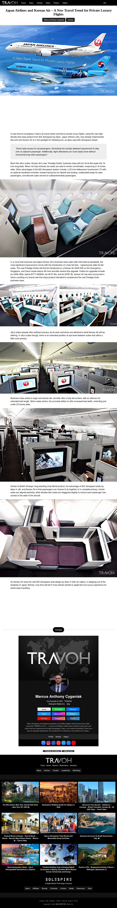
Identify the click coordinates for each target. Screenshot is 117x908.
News (48, 3)
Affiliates (36, 888)
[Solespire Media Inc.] (58, 879)
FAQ (47, 901)
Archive (47, 770)
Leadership (66, 770)
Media (71, 888)
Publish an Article (52, 751)
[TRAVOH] (58, 760)
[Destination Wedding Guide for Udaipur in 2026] (58, 802)
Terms (76, 901)
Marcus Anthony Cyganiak (54, 20)
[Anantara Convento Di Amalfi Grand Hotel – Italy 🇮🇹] (96, 833)
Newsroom (81, 888)
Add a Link (68, 751)
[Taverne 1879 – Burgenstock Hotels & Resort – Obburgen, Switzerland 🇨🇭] (96, 864)
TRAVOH (68, 701)
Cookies (41, 901)
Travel (23, 3)
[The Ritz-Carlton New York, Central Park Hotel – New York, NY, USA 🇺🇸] (20, 802)
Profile (50, 736)
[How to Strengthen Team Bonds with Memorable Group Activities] (58, 833)
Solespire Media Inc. (57, 704)
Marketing (76, 770)
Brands (44, 888)
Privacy (58, 901)
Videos (65, 3)
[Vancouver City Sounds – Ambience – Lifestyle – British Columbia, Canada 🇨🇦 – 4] (96, 802)
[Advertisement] (58, 114)
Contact (56, 770)
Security (64, 901)
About (39, 770)
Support (70, 901)
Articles (40, 3)
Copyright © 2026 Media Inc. (58, 904)
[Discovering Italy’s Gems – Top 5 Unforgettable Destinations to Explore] (20, 864)
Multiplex (52, 901)
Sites (90, 888)
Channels (53, 888)
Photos (56, 3)
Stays (31, 3)
